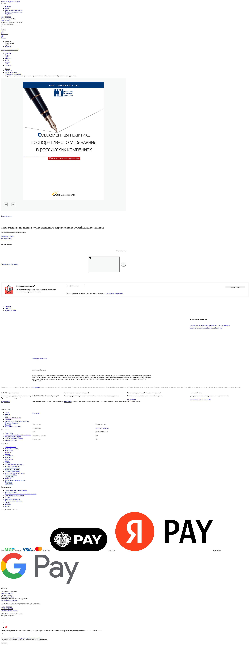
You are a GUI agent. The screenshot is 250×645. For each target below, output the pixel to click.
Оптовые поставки (11, 440)
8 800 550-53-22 (6, 17)
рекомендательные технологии (31, 638)
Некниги (8, 478)
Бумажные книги (10, 447)
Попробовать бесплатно (200, 399)
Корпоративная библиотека (14, 438)
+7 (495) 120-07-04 (7, 609)
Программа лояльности (12, 499)
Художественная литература (14, 464)
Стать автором (13, 610)
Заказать (67, 402)
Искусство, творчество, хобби (15, 473)
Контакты (8, 65)
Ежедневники (9, 477)
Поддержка (8, 14)
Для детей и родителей (12, 466)
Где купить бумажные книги (14, 495)
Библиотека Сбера (11, 475)
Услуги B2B (9, 433)
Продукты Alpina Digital (13, 436)
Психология (9, 459)
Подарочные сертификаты (13, 10)
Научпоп (8, 457)
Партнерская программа (13, 426)
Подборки (8, 58)
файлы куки (16, 638)
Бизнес (7, 461)
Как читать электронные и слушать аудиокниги (20, 494)
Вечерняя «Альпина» (12, 423)
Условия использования (13, 418)
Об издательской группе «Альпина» (17, 421)
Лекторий (8, 46)
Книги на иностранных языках (15, 480)
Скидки (7, 55)
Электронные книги (11, 448)
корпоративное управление (208, 325)
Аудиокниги (9, 450)
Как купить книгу (11, 492)
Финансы (8, 462)
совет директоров (224, 325)
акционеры (194, 325)
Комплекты (8, 482)
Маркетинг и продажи (12, 468)
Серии (7, 57)
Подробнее (36, 413)
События (8, 53)
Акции (7, 60)
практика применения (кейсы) (200, 328)
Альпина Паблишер (102, 428)
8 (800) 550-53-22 (6, 607)
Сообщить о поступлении (9, 264)
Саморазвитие (9, 455)
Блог (6, 64)
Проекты (8, 425)
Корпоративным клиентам (13, 12)
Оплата (7, 503)
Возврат (7, 8)
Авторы (7, 62)
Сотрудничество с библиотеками (16, 490)
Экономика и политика (12, 469)
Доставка (8, 7)
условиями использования (114, 293)
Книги (7, 412)
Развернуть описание (39, 358)
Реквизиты (8, 419)
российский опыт (217, 328)
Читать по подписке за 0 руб (10, 1)
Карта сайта (9, 484)
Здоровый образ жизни (12, 471)
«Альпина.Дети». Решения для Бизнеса (18, 435)
